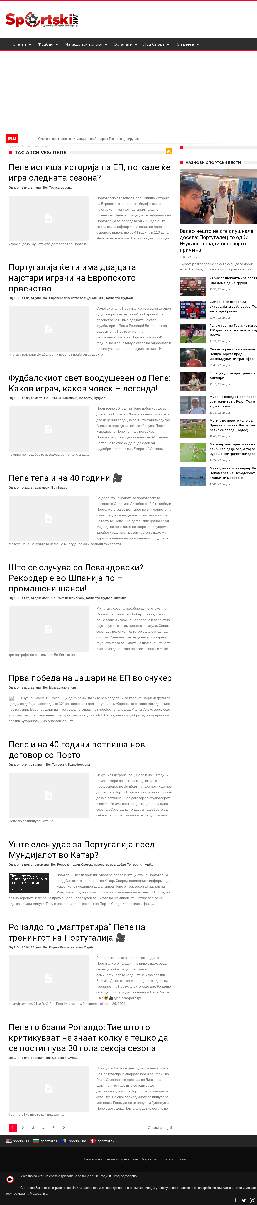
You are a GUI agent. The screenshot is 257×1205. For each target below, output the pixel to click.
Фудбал (127, 298)
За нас (182, 1159)
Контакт (167, 1159)
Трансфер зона (60, 187)
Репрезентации (68, 864)
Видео (62, 487)
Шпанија (120, 598)
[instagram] (253, 1201)
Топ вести (113, 298)
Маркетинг (150, 1159)
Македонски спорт (62, 687)
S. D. (16, 187)
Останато (59, 1058)
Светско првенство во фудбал (103, 864)
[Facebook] (235, 1201)
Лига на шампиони (63, 398)
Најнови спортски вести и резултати (111, 1159)
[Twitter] (244, 1201)
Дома (12, 146)
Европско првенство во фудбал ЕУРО (76, 298)
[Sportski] (42, 8)
